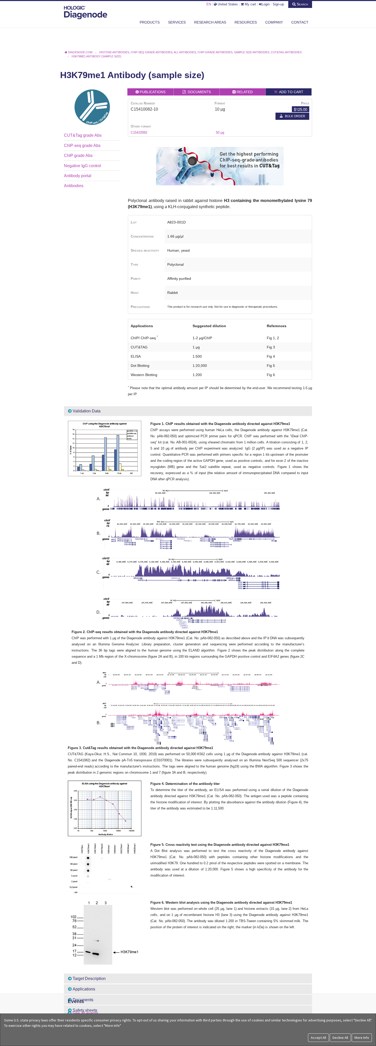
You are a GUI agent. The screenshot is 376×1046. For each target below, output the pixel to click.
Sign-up (278, 4)
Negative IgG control (82, 166)
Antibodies (73, 186)
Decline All (340, 1037)
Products (150, 22)
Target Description (89, 978)
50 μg (220, 132)
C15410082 (139, 132)
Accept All (318, 1037)
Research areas (210, 22)
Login (266, 4)
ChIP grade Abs (78, 155)
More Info (362, 1037)
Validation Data (86, 411)
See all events (85, 1013)
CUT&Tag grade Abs (83, 135)
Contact (299, 22)
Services (177, 22)
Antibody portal (77, 176)
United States (227, 4)
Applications (83, 989)
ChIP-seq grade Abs (82, 145)
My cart (250, 4)
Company (274, 22)
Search (302, 4)
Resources (246, 22)
